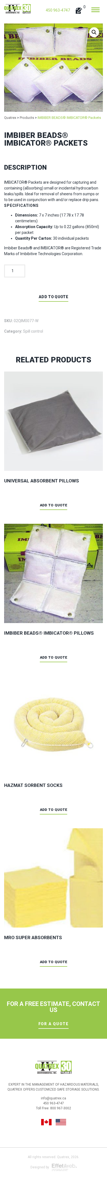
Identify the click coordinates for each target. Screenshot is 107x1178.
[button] (94, 32)
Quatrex (63, 1157)
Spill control (33, 331)
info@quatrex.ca (53, 1098)
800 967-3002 (60, 1108)
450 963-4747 (58, 10)
